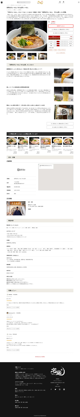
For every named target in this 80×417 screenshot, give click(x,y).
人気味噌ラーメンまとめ (38, 374)
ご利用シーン (17, 368)
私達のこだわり (23, 368)
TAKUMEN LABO (18, 384)
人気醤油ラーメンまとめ (19, 374)
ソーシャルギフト (30, 368)
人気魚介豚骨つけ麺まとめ (29, 378)
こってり (28, 396)
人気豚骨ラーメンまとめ (19, 375)
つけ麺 (20, 383)
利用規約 (57, 378)
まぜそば (24, 383)
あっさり (9, 298)
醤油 (16, 390)
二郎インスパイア (29, 383)
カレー (23, 384)
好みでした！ (10, 338)
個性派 (16, 391)
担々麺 (44, 390)
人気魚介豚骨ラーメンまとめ (30, 375)
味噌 (20, 390)
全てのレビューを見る (40, 356)
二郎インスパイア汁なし (38, 383)
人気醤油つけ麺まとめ (19, 378)
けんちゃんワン (12, 313)
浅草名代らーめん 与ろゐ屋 (16, 5)
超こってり (32, 396)
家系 (39, 390)
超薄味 (16, 402)
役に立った (9, 307)
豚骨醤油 (25, 390)
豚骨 (22, 390)
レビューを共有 (16, 307)
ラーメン (16, 383)
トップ (8, 5)
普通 (25, 396)
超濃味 (26, 402)
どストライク (10, 317)
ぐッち (10, 334)
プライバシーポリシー (57, 380)
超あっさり (17, 396)
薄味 (19, 402)
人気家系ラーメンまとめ (40, 375)
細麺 (19, 407)
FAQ (57, 384)
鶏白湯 (36, 390)
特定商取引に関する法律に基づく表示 (58, 382)
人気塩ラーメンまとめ (29, 374)
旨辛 (41, 390)
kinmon (10, 294)
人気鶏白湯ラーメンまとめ (27, 376)
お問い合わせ (57, 386)
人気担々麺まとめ (18, 376)
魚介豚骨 (29, 390)
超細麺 (16, 407)
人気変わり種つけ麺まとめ (39, 378)
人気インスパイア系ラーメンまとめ (39, 376)
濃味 (24, 402)
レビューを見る (60, 52)
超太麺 (26, 407)
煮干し (33, 390)
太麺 (24, 407)
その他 (26, 384)
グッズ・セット (21, 391)
